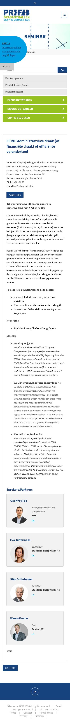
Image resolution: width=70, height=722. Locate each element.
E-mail (38, 651)
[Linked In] (35, 691)
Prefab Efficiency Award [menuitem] (16, 85)
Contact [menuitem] (28, 712)
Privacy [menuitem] (23, 716)
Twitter (24, 651)
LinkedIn (31, 651)
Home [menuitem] (13, 712)
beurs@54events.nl (22, 709)
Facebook (17, 651)
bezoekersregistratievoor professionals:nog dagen (11, 49)
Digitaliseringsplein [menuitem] (14, 91)
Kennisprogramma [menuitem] (14, 78)
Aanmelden (15, 195)
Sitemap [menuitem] (39, 716)
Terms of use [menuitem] (46, 712)
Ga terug (10, 668)
